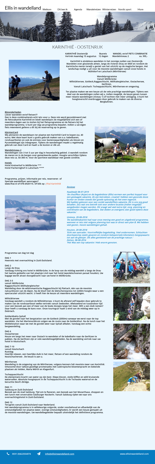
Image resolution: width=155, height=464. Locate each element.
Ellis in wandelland (23, 8)
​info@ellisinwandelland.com (59, 453)
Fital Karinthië (53, 183)
